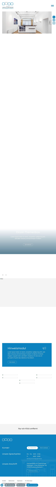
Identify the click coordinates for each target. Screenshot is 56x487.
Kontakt (4, 480)
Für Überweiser (11, 485)
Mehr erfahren (12, 362)
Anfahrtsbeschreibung (33, 470)
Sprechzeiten (22, 485)
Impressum (19, 480)
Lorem (17, 78)
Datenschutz (11, 480)
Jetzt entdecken (28, 244)
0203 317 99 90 (33, 447)
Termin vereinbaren (33, 485)
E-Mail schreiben (44, 150)
